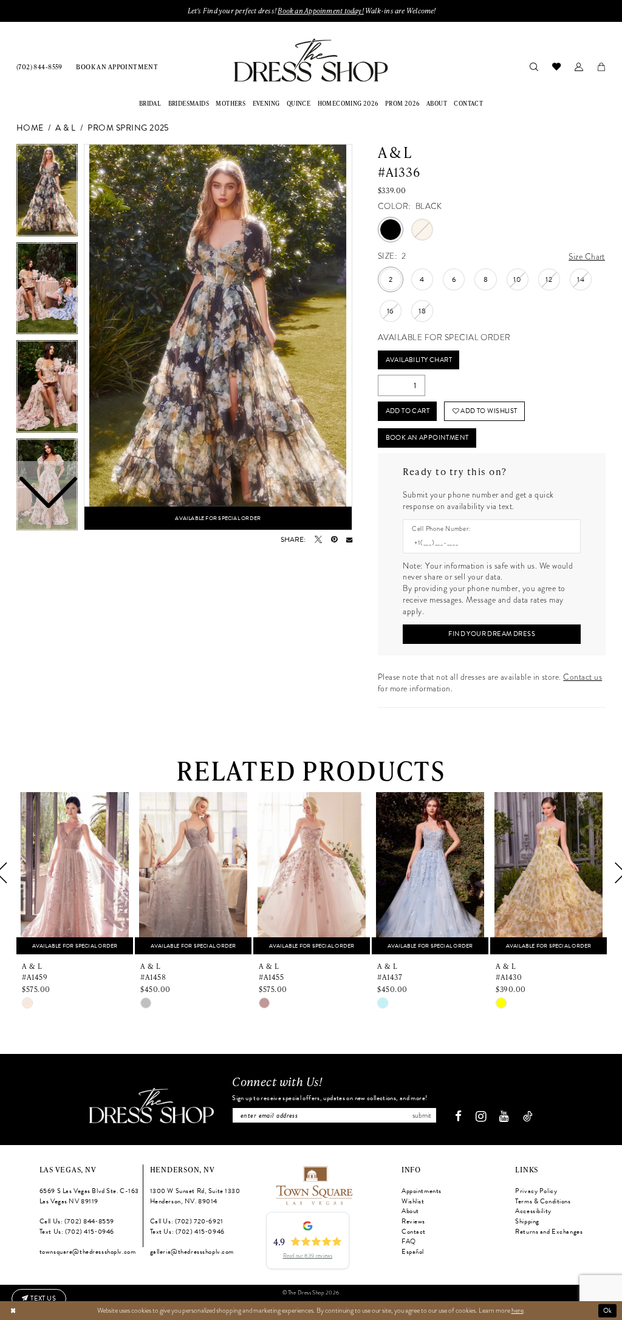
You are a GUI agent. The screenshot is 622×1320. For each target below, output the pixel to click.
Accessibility (533, 1211)
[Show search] (533, 66)
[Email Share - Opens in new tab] (349, 539)
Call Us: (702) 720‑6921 (187, 1221)
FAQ (409, 1241)
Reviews (413, 1221)
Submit (421, 1115)
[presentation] (74, 873)
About (410, 1211)
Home (30, 128)
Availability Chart (419, 360)
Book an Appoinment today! (320, 10)
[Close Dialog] (13, 1310)
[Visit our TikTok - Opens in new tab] (528, 1117)
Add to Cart (408, 411)
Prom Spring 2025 (128, 128)
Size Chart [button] (587, 256)
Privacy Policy (536, 1191)
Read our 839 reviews (307, 1255)
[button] (578, 66)
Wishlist (413, 1201)
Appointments (422, 1191)
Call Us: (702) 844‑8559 (76, 1221)
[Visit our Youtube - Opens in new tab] (504, 1117)
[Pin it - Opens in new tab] (334, 539)
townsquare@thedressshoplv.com (87, 1251)
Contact (414, 1231)
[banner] (311, 59)
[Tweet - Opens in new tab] (318, 539)
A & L (65, 128)
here (517, 1310)
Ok (607, 1310)
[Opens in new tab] (313, 1184)
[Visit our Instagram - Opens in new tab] (481, 1116)
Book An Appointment (427, 438)
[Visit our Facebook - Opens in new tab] (458, 1117)
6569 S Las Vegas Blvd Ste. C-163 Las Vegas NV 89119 (89, 1196)
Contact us (582, 677)
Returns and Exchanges (549, 1231)
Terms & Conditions (542, 1201)
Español (413, 1251)
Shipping (527, 1221)
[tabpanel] (218, 337)
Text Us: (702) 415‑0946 (76, 1231)
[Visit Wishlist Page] (556, 66)
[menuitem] (39, 66)
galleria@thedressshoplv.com (192, 1251)
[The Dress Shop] (151, 1105)
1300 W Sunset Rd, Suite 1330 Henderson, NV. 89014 (195, 1196)
